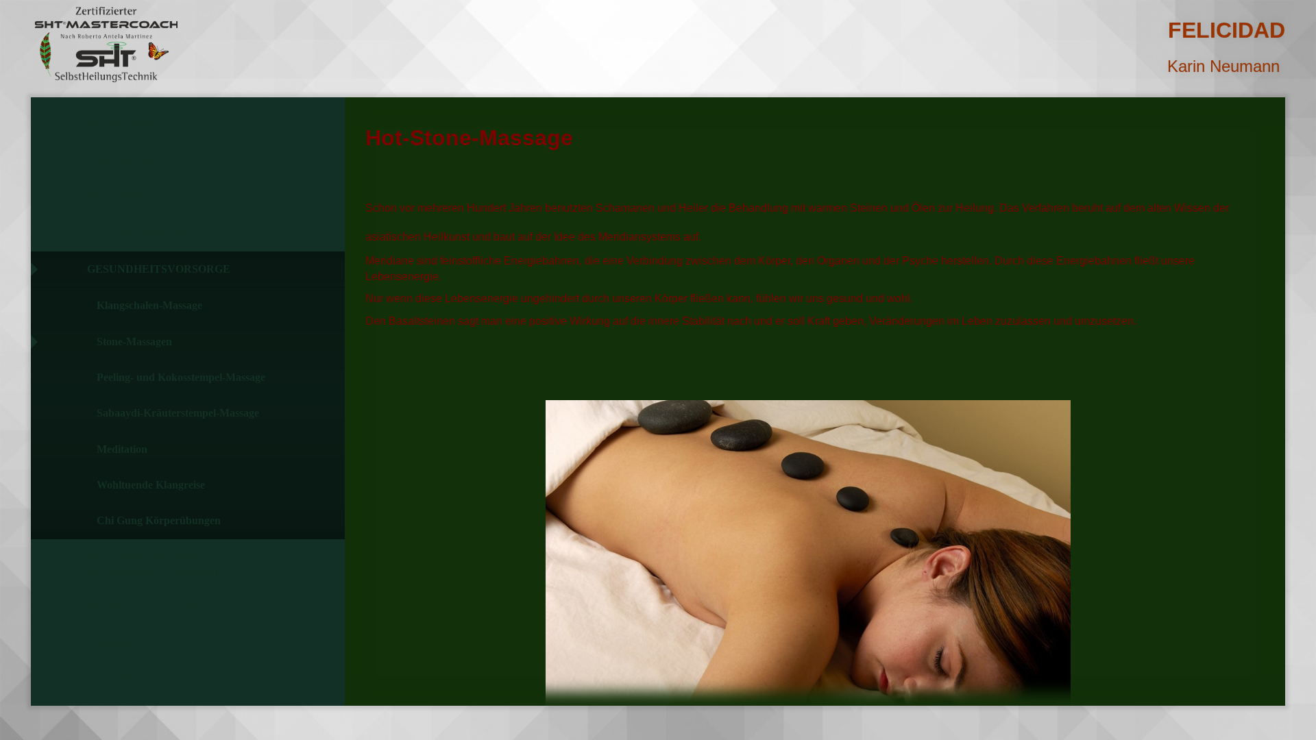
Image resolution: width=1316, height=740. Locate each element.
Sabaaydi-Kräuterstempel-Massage (178, 413)
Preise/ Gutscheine (147, 608)
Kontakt (115, 679)
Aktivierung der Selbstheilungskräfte (160, 564)
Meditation (122, 449)
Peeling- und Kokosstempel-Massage (181, 377)
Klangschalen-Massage (149, 305)
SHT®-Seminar (130, 197)
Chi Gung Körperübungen (159, 520)
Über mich (119, 161)
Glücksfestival (137, 232)
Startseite (121, 125)
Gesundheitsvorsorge (158, 269)
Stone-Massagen (134, 341)
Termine (114, 644)
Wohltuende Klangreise (151, 485)
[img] (106, 44)
